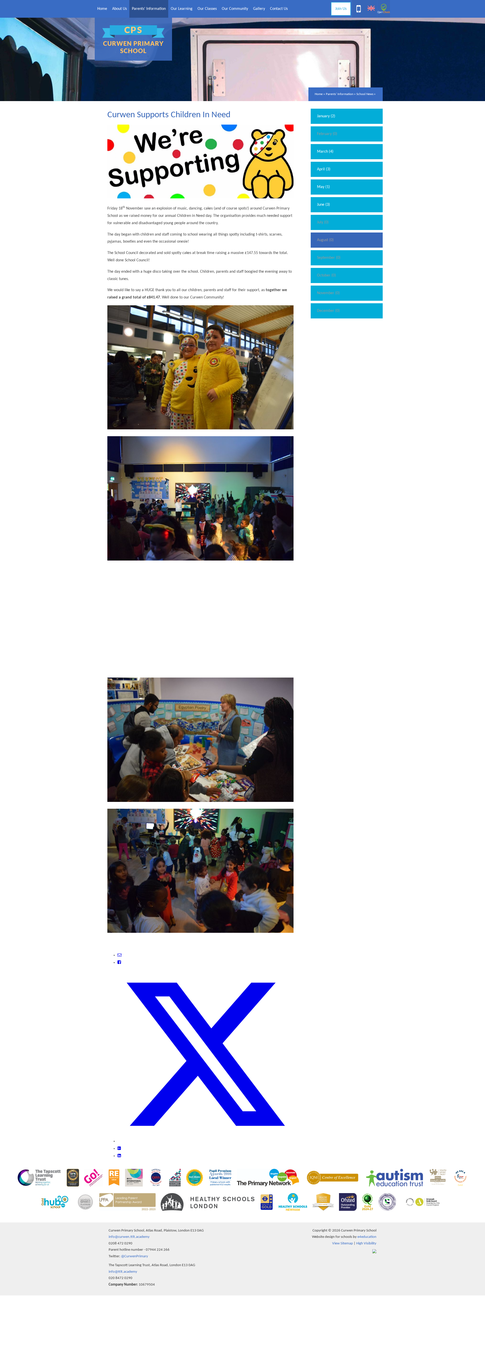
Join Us (341, 9)
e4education (366, 1237)
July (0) (323, 222)
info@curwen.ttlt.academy (129, 1237)
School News (364, 94)
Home (319, 94)
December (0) (328, 311)
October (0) (326, 275)
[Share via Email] (119, 955)
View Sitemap (342, 1243)
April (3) (323, 169)
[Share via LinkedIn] (119, 1156)
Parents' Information (339, 94)
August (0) (325, 240)
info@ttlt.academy (123, 1272)
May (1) (323, 187)
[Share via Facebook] (119, 963)
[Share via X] (205, 1141)
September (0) (329, 258)
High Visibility (366, 1243)
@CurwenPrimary (134, 1256)
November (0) (328, 293)
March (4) (325, 152)
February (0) (327, 134)
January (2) (326, 116)
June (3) (323, 205)
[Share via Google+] (119, 1149)
